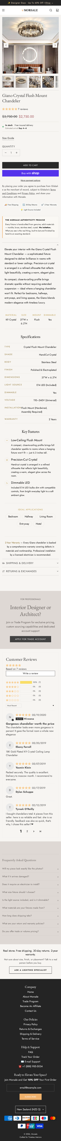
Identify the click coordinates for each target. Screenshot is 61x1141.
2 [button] (27, 831)
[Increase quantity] (16, 152)
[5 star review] (23, 715)
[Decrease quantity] (5, 152)
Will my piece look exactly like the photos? (22, 868)
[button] (6, 45)
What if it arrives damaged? (15, 876)
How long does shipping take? (17, 915)
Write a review (30, 673)
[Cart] (57, 10)
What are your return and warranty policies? (23, 923)
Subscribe (30, 1096)
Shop (47, 2)
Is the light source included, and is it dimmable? (25, 900)
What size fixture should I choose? (18, 892)
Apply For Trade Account (30, 639)
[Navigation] (3, 10)
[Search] (51, 10)
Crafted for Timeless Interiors (30, 1137)
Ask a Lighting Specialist (30, 970)
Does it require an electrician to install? (21, 884)
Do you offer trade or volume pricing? (20, 931)
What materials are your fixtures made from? (23, 907)
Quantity (8, 146)
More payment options (30, 180)
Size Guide (8, 138)
